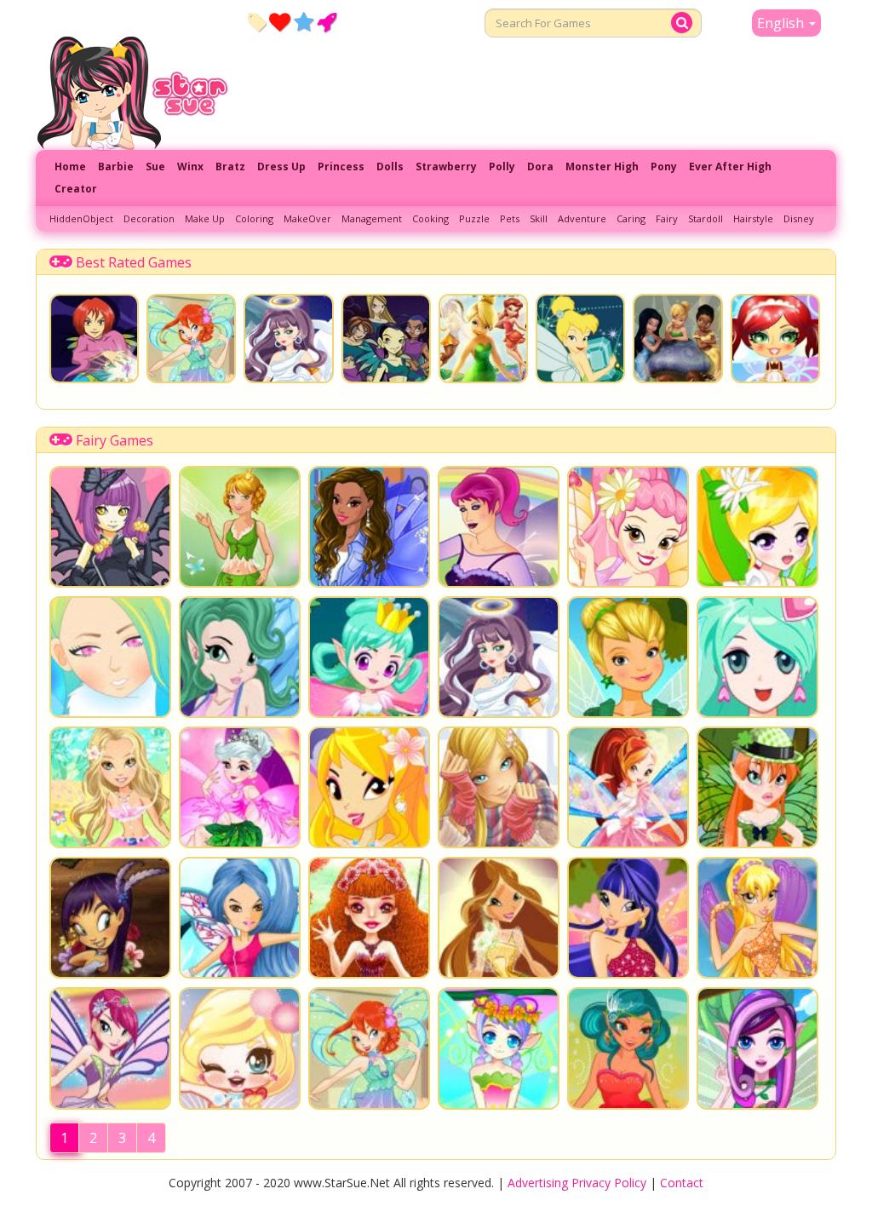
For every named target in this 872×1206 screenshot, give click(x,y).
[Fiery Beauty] (191, 339)
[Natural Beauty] (498, 918)
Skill (539, 218)
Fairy (667, 218)
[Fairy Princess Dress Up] (369, 787)
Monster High (602, 166)
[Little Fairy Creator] (110, 527)
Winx (190, 166)
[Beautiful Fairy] (110, 657)
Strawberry (446, 166)
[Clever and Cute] (110, 1048)
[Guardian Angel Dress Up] (288, 339)
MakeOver (307, 218)
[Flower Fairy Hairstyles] (757, 1048)
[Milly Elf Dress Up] (240, 527)
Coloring (254, 218)
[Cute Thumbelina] (369, 918)
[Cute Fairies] (757, 527)
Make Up (205, 218)
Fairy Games (114, 440)
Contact (681, 1182)
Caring (631, 218)
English (782, 23)
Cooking (430, 218)
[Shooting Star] (677, 339)
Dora (540, 166)
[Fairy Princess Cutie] (628, 787)
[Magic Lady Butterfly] (498, 527)
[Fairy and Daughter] (628, 1048)
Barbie (116, 166)
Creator (75, 188)
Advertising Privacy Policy (577, 1182)
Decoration (149, 218)
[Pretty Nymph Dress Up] (110, 787)
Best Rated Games (134, 262)
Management (371, 218)
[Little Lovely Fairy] (498, 1048)
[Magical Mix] (757, 657)
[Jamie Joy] (757, 787)
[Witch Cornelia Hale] (498, 787)
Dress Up (281, 166)
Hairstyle (753, 218)
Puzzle (474, 218)
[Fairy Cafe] (775, 339)
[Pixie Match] (483, 339)
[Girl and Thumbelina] (240, 787)
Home (70, 166)
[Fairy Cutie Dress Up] (628, 527)
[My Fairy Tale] (240, 1048)
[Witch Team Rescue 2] (94, 339)
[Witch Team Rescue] (386, 339)
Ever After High (730, 166)
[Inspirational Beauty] (628, 918)
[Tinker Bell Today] (628, 657)
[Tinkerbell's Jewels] (580, 339)
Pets (509, 218)
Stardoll (705, 218)
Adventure (582, 218)
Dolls (390, 166)
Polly (502, 166)
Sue (155, 166)
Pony (664, 166)
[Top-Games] (326, 21)
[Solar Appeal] (757, 918)
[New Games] (257, 21)
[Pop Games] (279, 21)
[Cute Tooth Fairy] (240, 657)
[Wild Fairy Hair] (240, 918)
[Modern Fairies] (369, 527)
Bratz (230, 166)
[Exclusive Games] (303, 21)
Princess (341, 166)
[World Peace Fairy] (369, 657)
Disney (798, 218)
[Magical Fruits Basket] (110, 918)
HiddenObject (81, 218)
